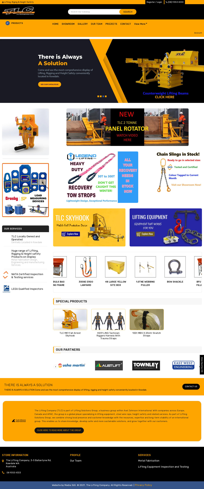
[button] (25, 23)
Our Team (75, 460)
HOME (55, 24)
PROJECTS (111, 24)
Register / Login (154, 2)
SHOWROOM (68, 24)
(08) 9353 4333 (176, 2)
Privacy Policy (143, 485)
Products (17, 23)
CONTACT (125, 24)
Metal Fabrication (148, 460)
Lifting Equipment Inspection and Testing (163, 466)
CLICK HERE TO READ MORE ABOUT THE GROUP (59, 430)
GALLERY (83, 24)
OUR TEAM (96, 24)
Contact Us (191, 386)
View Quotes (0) (202, 364)
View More (139, 24)
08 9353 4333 (14, 473)
